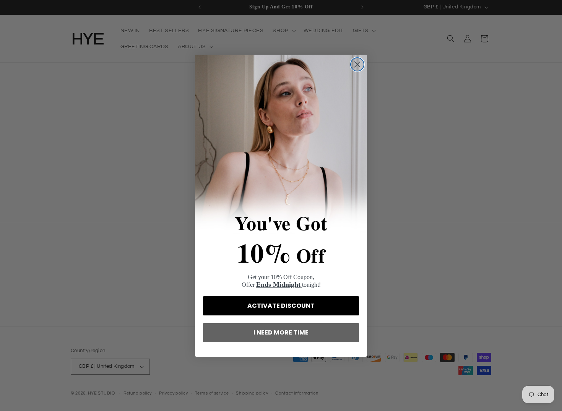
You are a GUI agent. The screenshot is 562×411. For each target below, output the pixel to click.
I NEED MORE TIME (281, 332)
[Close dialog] (357, 64)
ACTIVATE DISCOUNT (281, 305)
